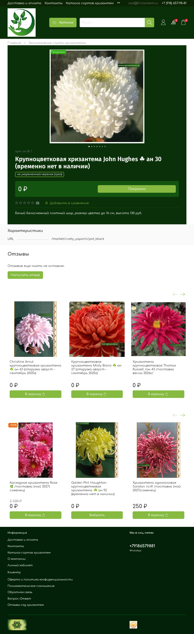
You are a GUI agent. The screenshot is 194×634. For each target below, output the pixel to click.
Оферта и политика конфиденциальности (40, 579)
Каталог (66, 22)
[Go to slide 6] (102, 146)
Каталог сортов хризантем (90, 3)
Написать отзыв (25, 275)
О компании (17, 558)
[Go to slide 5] (99, 146)
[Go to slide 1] (89, 146)
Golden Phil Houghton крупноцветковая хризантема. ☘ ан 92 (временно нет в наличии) (93, 488)
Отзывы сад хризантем (26, 604)
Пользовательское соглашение (31, 585)
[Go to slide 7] (105, 146)
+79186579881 (142, 546)
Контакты (54, 3)
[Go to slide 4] (97, 146)
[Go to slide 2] (91, 146)
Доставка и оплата (24, 3)
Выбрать (97, 515)
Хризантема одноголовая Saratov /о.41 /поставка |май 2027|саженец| (157, 486)
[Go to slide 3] (94, 146)
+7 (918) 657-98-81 (174, 3)
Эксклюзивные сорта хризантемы (57, 43)
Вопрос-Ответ (19, 598)
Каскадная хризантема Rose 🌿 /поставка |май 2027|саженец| (33, 486)
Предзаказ (137, 189)
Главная (14, 43)
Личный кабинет (20, 565)
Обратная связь (20, 592)
